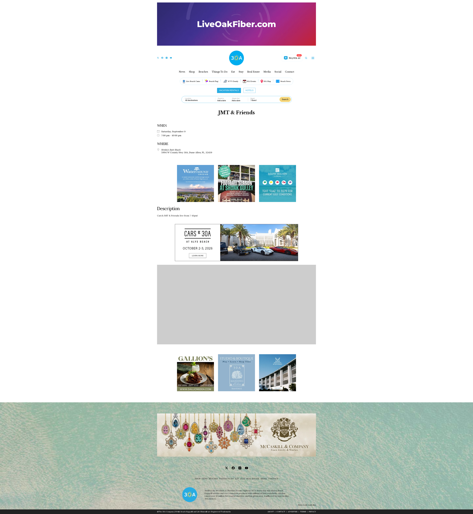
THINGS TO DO (226, 478)
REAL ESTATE (252, 478)
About (271, 512)
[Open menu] (313, 58)
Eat (233, 71)
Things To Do (220, 71)
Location (188, 98)
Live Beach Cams (193, 81)
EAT (237, 478)
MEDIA (264, 478)
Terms (303, 512)
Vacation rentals (229, 90)
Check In (221, 98)
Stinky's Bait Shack (171, 149)
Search (285, 99)
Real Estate (253, 71)
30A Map (267, 81)
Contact (289, 71)
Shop (192, 71)
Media (267, 71)
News (182, 71)
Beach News (285, 81)
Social (277, 71)
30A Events (251, 81)
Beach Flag (213, 81)
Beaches (203, 71)
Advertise (292, 512)
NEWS (205, 478)
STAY (242, 478)
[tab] (229, 90)
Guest (252, 98)
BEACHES (213, 478)
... (224, 100)
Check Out (235, 98)
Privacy (312, 512)
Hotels (249, 90)
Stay (241, 71)
